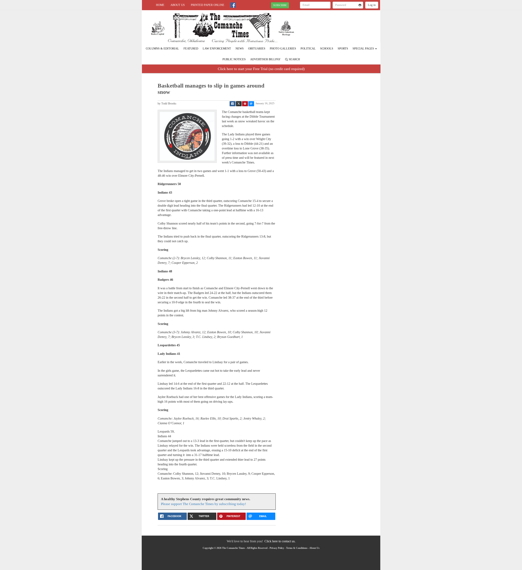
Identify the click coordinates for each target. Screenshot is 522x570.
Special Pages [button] (364, 48)
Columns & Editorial (162, 48)
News (240, 48)
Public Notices (234, 59)
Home (160, 5)
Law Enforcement (217, 48)
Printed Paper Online (207, 5)
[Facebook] (233, 5)
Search (294, 59)
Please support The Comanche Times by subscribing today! (203, 504)
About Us (177, 5)
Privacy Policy (277, 548)
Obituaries (256, 48)
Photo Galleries (283, 48)
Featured (191, 48)
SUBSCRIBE (280, 5)
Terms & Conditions (296, 548)
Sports (343, 48)
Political (308, 48)
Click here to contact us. (279, 541)
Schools (326, 48)
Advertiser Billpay (265, 59)
